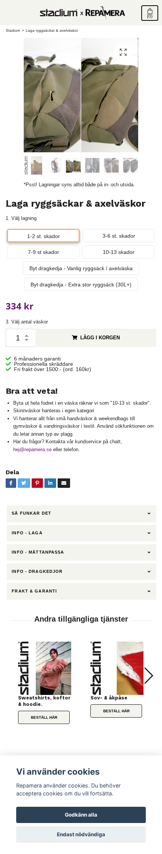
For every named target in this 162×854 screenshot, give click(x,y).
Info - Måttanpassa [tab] (38, 552)
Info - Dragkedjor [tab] (37, 571)
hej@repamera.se (32, 449)
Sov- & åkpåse (108, 698)
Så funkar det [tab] (31, 513)
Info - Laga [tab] (27, 533)
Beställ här (44, 717)
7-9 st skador (43, 252)
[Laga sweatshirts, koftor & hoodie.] (45, 668)
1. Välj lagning (21, 218)
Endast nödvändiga (81, 834)
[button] (148, 675)
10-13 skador (118, 252)
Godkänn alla (81, 815)
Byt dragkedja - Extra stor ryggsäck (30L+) (81, 285)
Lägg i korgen (100, 337)
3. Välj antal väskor (27, 322)
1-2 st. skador (43, 236)
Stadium (13, 30)
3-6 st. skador (118, 236)
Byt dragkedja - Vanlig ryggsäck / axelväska (81, 268)
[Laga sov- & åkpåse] (117, 668)
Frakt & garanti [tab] (34, 591)
